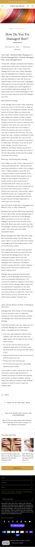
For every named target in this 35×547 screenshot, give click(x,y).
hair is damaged (27, 81)
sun (23, 361)
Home (11, 28)
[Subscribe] (32, 499)
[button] (27, 6)
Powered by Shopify (17, 543)
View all (17, 468)
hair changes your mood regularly (17, 86)
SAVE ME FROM (14, 540)
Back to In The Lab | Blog (18, 402)
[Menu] (2, 6)
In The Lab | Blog (19, 28)
